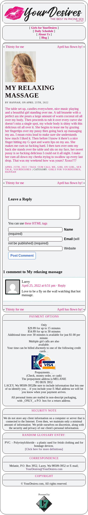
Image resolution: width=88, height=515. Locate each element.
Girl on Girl (66, 167)
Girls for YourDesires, (65, 169)
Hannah (10, 172)
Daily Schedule (44, 31)
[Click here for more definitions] (44, 449)
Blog (44, 37)
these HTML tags (36, 223)
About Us (44, 34)
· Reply (61, 285)
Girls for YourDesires (44, 27)
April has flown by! (69, 46)
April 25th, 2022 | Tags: (21, 167)
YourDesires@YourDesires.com (44, 469)
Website (70, 248)
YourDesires (22, 169)
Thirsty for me (15, 46)
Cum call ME (47, 167)
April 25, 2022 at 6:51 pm (38, 285)
